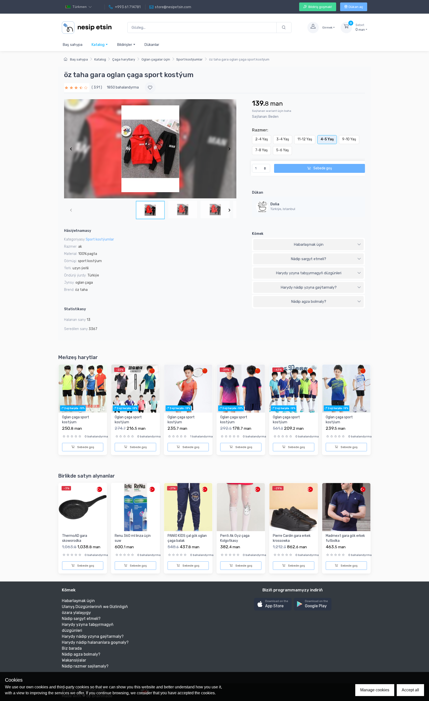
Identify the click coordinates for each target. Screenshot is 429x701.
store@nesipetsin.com (173, 7)
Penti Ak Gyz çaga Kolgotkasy (235, 538)
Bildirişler (125, 44)
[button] (273, 604)
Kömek (257, 234)
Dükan (257, 192)
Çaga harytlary (123, 59)
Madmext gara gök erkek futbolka (345, 538)
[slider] (76, 87)
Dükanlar (151, 44)
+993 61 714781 (127, 7)
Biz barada (72, 648)
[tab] (308, 244)
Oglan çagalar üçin (156, 59)
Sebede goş (322, 168)
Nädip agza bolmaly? (308, 301)
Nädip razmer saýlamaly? (85, 666)
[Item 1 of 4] (150, 148)
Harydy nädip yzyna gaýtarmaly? (309, 287)
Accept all (410, 690)
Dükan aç (356, 7)
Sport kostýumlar (189, 59)
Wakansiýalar (74, 660)
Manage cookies (374, 690)
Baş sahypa (72, 44)
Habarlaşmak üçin (308, 244)
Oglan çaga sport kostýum (75, 419)
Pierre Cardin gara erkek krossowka (292, 538)
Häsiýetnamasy (77, 231)
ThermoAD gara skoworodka (74, 538)
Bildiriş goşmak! (320, 7)
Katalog (98, 44)
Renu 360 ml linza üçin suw (133, 538)
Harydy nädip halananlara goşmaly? (95, 642)
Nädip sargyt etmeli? (308, 259)
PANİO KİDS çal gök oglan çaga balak (187, 538)
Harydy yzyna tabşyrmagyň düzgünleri (308, 273)
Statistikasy (75, 309)
